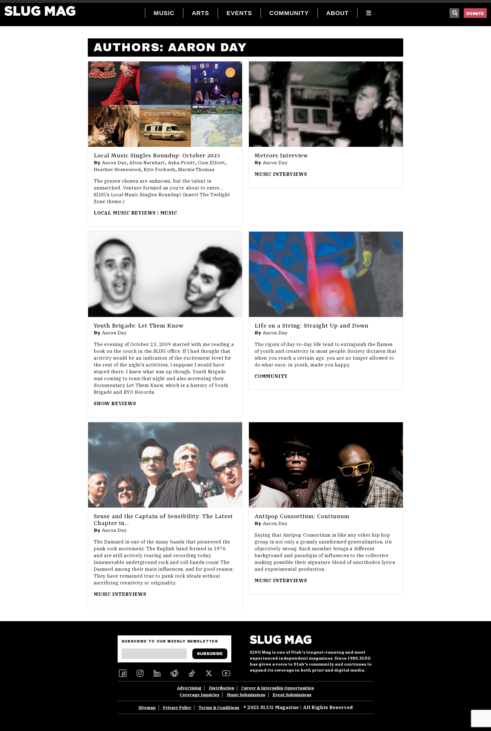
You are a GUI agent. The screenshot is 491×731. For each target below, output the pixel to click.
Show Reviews (115, 403)
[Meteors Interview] (326, 104)
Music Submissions (246, 694)
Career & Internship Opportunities (277, 688)
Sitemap (147, 707)
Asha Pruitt (181, 163)
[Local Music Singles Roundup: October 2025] (165, 104)
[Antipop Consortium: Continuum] (326, 465)
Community (271, 376)
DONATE (475, 14)
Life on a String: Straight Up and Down (311, 326)
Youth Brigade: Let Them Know (139, 326)
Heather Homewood (117, 169)
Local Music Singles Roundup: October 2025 (157, 156)
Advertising (189, 688)
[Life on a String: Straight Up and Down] (326, 274)
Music (168, 213)
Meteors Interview (281, 156)
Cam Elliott (211, 163)
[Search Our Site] (454, 13)
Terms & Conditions (218, 707)
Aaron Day (114, 163)
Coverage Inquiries (199, 694)
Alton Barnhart (147, 163)
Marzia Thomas (196, 169)
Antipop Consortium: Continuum (302, 516)
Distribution (221, 688)
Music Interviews (281, 174)
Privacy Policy (177, 707)
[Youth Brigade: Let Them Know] (165, 274)
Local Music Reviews (125, 213)
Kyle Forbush (159, 169)
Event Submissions (291, 694)
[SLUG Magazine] (39, 11)
